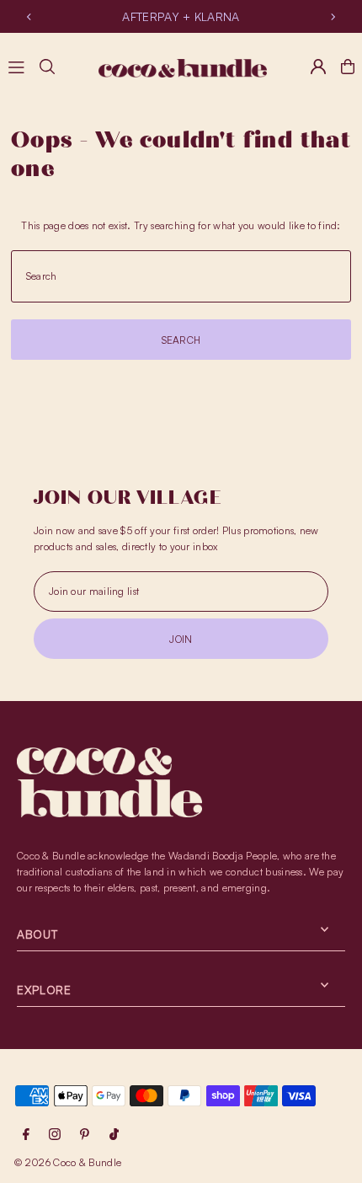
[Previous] (29, 16)
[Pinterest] (84, 1135)
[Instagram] (55, 1135)
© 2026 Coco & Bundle (67, 1162)
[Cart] (347, 66)
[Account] (318, 66)
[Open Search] (47, 66)
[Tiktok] (114, 1135)
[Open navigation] (16, 66)
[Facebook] (26, 1135)
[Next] (332, 16)
